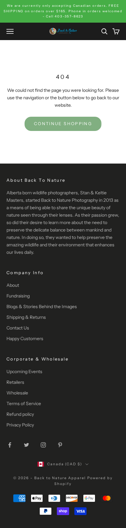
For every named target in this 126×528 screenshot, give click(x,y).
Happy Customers (24, 338)
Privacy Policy (20, 425)
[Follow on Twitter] (26, 445)
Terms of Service (23, 403)
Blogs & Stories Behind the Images (41, 306)
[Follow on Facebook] (9, 445)
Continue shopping (63, 123)
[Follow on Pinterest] (60, 445)
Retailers (15, 382)
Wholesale (17, 393)
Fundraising (18, 296)
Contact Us (17, 328)
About (12, 285)
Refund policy (20, 414)
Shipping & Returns (26, 317)
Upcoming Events (24, 371)
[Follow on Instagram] (43, 445)
